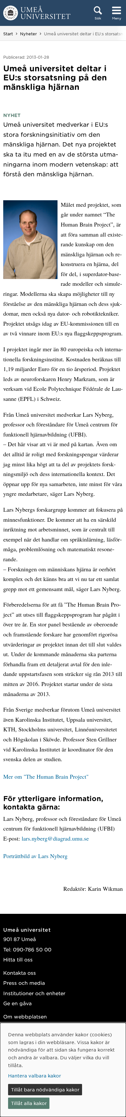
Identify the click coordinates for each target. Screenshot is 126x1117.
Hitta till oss (18, 959)
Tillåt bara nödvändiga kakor (45, 1089)
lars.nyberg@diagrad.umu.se (55, 838)
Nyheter (28, 33)
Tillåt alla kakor (29, 1103)
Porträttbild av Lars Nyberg (35, 856)
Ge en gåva (17, 1003)
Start (8, 33)
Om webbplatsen (25, 1016)
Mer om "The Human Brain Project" (46, 776)
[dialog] (63, 1070)
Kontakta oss (19, 973)
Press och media (24, 983)
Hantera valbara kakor (34, 1075)
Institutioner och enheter (34, 993)
